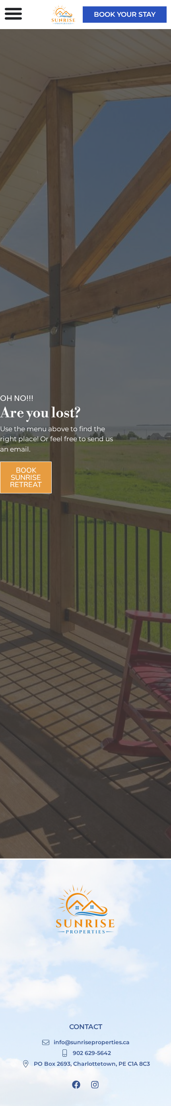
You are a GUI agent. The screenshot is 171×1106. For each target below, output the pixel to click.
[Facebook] (76, 1084)
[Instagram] (95, 1084)
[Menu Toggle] (13, 13)
